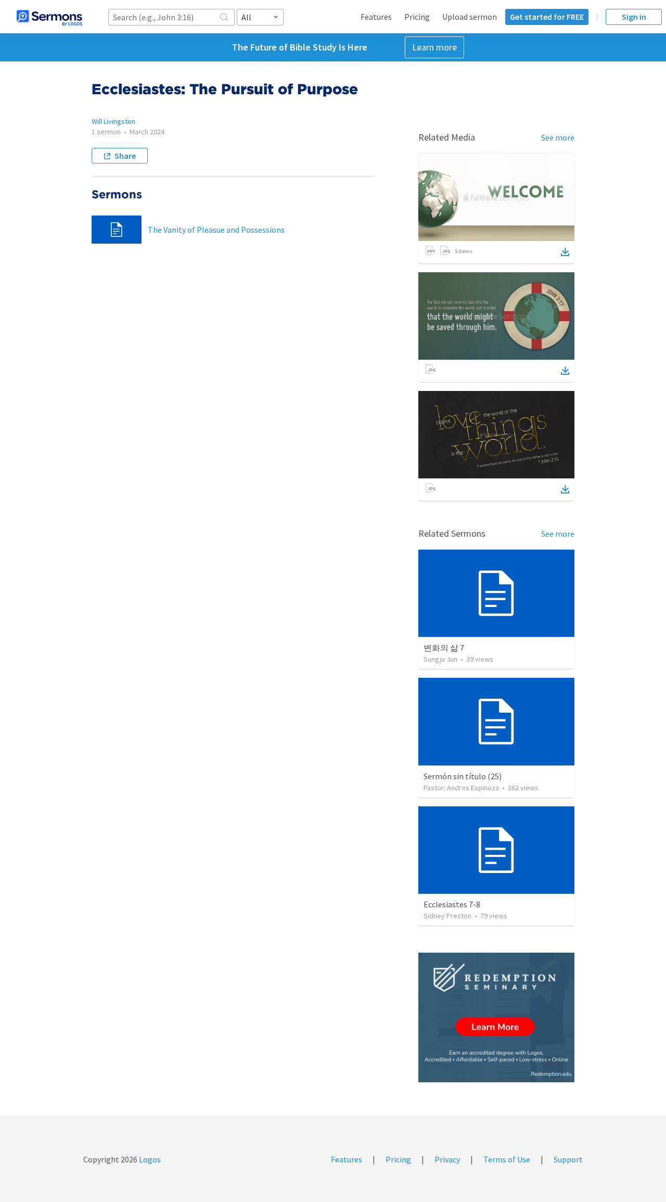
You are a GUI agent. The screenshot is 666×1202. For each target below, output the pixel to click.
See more (557, 137)
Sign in (634, 16)
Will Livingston (113, 121)
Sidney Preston (447, 915)
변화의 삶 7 (444, 647)
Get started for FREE (547, 16)
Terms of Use (506, 1159)
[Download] (565, 252)
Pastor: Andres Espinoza (461, 787)
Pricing (417, 16)
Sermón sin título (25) (463, 776)
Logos (149, 1159)
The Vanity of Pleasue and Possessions (216, 229)
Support (568, 1159)
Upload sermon (469, 16)
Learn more (434, 47)
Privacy (447, 1159)
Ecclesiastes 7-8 (452, 904)
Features (376, 16)
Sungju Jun (440, 659)
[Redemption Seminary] (496, 1017)
